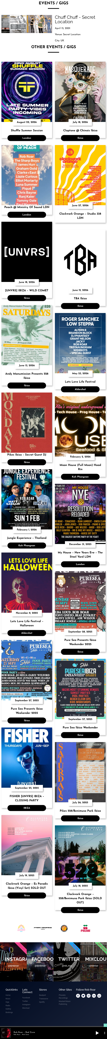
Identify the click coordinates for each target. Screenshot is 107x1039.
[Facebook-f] (78, 996)
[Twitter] (83, 996)
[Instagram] (89, 996)
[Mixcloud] (94, 996)
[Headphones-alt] (99, 996)
